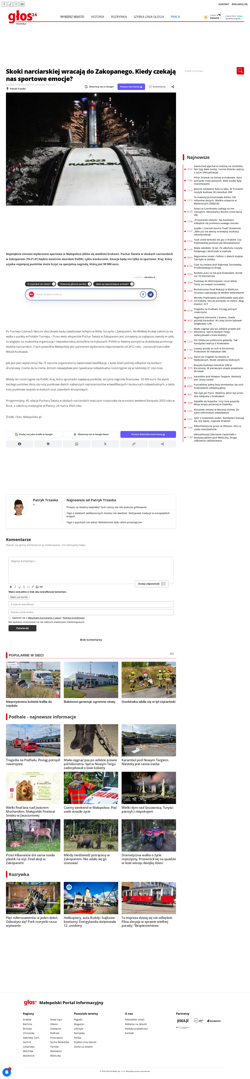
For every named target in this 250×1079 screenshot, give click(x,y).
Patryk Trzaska (18, 88)
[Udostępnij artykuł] (173, 87)
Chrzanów (28, 1033)
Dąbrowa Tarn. (31, 1037)
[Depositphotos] (214, 1020)
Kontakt (129, 1033)
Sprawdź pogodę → (234, 18)
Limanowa (29, 1046)
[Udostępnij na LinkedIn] (48, 444)
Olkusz (54, 1024)
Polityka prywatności (136, 1028)
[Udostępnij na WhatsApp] (76, 444)
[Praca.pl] (183, 1020)
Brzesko (27, 1028)
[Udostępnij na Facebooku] (19, 444)
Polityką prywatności (74, 617)
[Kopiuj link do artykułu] (133, 444)
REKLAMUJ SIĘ (239, 4)
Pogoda (78, 1019)
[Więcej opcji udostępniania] (162, 444)
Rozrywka (119, 17)
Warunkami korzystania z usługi (44, 617)
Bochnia (27, 1024)
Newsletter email (134, 1019)
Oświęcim (55, 1028)
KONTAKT (224, 4)
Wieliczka (55, 1055)
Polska (77, 1037)
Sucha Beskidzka (59, 1042)
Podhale (54, 1033)
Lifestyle (78, 1028)
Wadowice (56, 1051)
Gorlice (27, 1042)
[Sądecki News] (198, 1020)
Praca (175, 17)
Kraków (27, 1019)
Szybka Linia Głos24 (149, 17)
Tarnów (54, 1046)
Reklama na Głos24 (136, 1024)
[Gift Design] (183, 1027)
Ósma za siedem (83, 1046)
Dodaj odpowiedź (149, 583)
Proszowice (56, 1037)
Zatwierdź (22, 628)
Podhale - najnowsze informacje (42, 717)
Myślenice (28, 1055)
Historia (97, 17)
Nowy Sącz (56, 1019)
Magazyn (79, 1024)
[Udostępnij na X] (105, 444)
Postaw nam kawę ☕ (131, 86)
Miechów (28, 1051)
